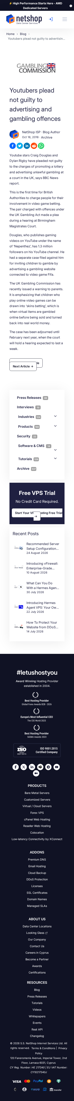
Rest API (37, 1029)
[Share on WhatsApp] (41, 146)
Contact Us (37, 946)
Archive (46, 137)
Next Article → (23, 366)
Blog (37, 989)
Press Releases (37, 996)
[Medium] (37, 773)
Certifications (37, 972)
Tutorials (28, 459)
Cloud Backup (37, 872)
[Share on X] (20, 146)
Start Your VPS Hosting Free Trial (38, 513)
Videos (37, 1009)
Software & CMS (34, 446)
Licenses (37, 886)
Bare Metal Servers (37, 793)
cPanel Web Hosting (37, 819)
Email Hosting (37, 866)
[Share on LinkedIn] (27, 146)
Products (28, 426)
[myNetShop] (52, 19)
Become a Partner (37, 959)
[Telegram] (49, 767)
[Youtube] (57, 767)
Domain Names (37, 899)
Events (37, 1022)
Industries (29, 417)
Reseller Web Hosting (37, 826)
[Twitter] (25, 767)
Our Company (37, 939)
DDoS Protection (37, 879)
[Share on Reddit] (34, 146)
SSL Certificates (37, 892)
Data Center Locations (37, 926)
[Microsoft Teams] (41, 767)
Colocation (37, 832)
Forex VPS (37, 812)
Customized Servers (37, 799)
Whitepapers (37, 1016)
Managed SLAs (37, 905)
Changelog (37, 1036)
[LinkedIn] (33, 767)
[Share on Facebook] (12, 146)
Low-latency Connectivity (37, 839)
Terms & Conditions (43, 1048)
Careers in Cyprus (37, 952)
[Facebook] (16, 767)
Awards (37, 965)
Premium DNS (37, 859)
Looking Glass (35, 932)
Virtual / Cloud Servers (37, 806)
